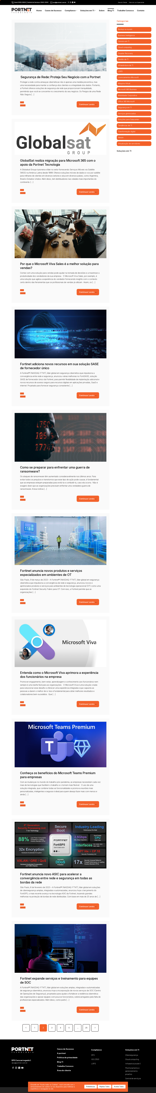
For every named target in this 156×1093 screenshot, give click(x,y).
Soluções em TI (87, 10)
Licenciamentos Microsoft (128, 77)
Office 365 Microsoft (126, 101)
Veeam (120, 137)
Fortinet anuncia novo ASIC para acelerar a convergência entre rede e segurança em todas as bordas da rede (56, 878)
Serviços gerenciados (127, 113)
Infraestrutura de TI (125, 65)
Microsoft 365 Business (127, 89)
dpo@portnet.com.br (19, 1063)
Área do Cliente (122, 2)
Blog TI (111, 10)
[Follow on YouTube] (74, 2)
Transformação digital (126, 131)
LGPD (120, 71)
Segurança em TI (125, 107)
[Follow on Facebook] (68, 2)
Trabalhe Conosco (125, 10)
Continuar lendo (88, 104)
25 (86, 1028)
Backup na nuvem (125, 29)
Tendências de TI (125, 125)
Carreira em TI (123, 41)
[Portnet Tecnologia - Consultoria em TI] (22, 10)
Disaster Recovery (125, 53)
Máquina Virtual (124, 83)
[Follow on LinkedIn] (72, 2)
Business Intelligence (126, 35)
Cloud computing (125, 47)
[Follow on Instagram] (70, 2)
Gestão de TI (123, 59)
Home (39, 10)
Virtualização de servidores (129, 144)
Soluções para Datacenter (128, 119)
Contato (140, 10)
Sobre (101, 10)
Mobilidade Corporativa (127, 95)
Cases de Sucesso (53, 10)
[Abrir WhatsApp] (150, 1087)
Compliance (70, 10)
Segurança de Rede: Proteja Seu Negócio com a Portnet (60, 77)
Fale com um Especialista (136, 2)
